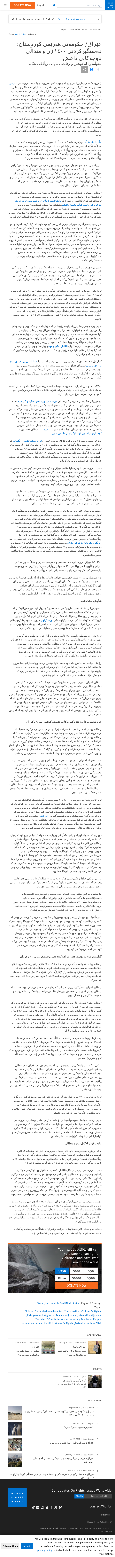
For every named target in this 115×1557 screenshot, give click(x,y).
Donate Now (22, 5)
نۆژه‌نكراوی (47, 620)
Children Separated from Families (44, 1311)
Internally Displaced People (85, 1319)
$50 (91, 1271)
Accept (26, 1546)
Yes (59, 18)
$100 (76, 1271)
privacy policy (44, 1550)
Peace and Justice (66, 1315)
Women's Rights (64, 1323)
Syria (40, 1303)
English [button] (40, 5)
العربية (17, 34)
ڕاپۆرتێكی (44, 815)
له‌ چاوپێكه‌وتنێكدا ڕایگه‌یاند (27, 440)
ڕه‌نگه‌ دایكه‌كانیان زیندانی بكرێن (84, 542)
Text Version (105, 1514)
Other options (10, 1546)
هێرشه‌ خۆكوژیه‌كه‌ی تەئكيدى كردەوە (37, 401)
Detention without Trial (88, 1323)
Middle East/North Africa (65, 1303)
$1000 (76, 1278)
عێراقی (13, 83)
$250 (62, 1271)
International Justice (89, 1315)
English (23, 34)
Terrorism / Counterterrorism (51, 1319)
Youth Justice (72, 1311)
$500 (91, 1278)
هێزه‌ (46, 429)
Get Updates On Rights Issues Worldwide (81, 1490)
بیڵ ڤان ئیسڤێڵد (93, 142)
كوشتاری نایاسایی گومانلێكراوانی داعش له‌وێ (77, 433)
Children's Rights (91, 1311)
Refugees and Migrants (40, 1315)
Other (62, 1278)
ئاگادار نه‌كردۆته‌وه (58, 346)
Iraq (47, 1303)
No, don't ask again (75, 18)
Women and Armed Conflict (37, 1323)
